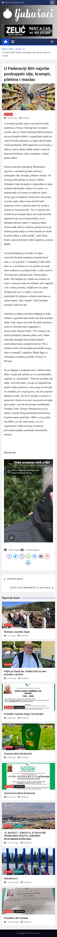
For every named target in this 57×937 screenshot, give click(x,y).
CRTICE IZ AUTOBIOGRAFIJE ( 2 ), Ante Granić (30, 587)
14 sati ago (11, 636)
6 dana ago (11, 797)
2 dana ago (11, 718)
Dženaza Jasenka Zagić (17, 631)
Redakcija (26, 118)
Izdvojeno (18, 826)
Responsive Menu (52, 2)
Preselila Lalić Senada (16, 918)
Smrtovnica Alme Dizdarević (19, 793)
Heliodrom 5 (11, 878)
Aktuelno (8, 114)
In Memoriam (19, 625)
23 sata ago (11, 678)
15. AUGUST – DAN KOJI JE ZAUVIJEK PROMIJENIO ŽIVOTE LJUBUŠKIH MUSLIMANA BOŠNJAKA (25, 835)
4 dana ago (11, 757)
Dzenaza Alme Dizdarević (18, 753)
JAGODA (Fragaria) (15, 579)
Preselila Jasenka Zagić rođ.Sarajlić (23, 714)
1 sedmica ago (12, 843)
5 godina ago (11, 118)
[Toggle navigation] (12, 42)
